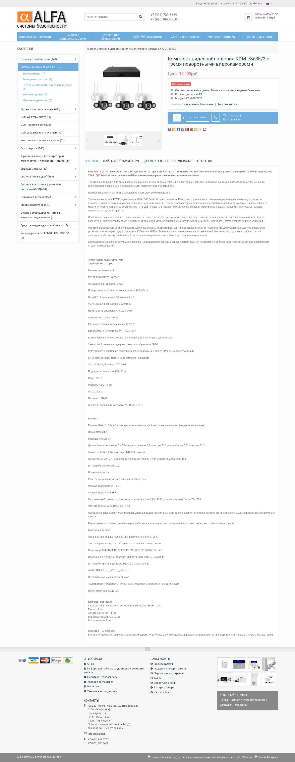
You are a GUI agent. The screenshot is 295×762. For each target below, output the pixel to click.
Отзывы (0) (204, 161)
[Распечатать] (204, 129)
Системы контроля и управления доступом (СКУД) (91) (41, 187)
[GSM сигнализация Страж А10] (224, 679)
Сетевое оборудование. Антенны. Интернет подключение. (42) (41, 215)
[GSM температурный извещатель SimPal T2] (269, 664)
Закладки (226, 704)
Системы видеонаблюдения (112, 48)
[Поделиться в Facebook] (178, 129)
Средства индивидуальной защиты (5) (44, 225)
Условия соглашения (100, 681)
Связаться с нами (165, 682)
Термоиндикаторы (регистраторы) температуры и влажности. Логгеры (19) (45, 158)
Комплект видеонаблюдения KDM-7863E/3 (153, 48)
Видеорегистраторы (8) (37, 79)
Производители (164, 663)
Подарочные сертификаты (170, 668)
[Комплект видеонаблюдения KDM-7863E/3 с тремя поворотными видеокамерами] (110, 140)
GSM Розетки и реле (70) (36, 124)
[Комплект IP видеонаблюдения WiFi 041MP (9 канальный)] (269, 679)
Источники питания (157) (36, 197)
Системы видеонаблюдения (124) (41, 66)
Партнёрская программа (169, 673)
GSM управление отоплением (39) (41, 132)
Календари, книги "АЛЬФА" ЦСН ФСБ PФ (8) (45, 235)
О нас (90, 663)
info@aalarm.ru (97, 733)
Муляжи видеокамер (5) (37, 100)
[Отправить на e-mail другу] (200, 129)
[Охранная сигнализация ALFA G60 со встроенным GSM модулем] (239, 679)
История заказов (254, 699)
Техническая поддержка (102, 691)
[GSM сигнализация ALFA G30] (239, 664)
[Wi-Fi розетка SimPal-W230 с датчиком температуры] (254, 679)
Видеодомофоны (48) (34, 168)
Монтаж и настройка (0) (35, 204)
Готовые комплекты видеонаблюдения (235, 90)
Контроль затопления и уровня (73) (43, 140)
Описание (92, 161)
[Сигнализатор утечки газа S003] (224, 664)
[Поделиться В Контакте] (169, 129)
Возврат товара (164, 687)
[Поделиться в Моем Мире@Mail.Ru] (191, 129)
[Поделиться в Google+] (187, 129)
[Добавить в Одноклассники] (173, 129)
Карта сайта (161, 692)
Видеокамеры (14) (34, 73)
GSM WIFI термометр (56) (36, 116)
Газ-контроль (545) (32, 148)
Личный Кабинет (230, 699)
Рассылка (241, 704)
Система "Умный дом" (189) (37, 176)
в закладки (234, 115)
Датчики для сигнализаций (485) (40, 109)
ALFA (199, 94)
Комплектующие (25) (35, 94)
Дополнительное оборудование (167, 161)
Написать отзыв (227, 104)
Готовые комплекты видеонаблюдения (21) (47, 87)
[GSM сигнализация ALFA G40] (254, 664)
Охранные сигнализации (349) (39, 59)
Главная (91, 48)
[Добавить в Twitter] (182, 129)
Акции (157, 677)
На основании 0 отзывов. (198, 104)
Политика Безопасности (102, 676)
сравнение (233, 119)
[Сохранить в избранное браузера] (195, 129)
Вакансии (93, 686)
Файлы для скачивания (121, 161)
